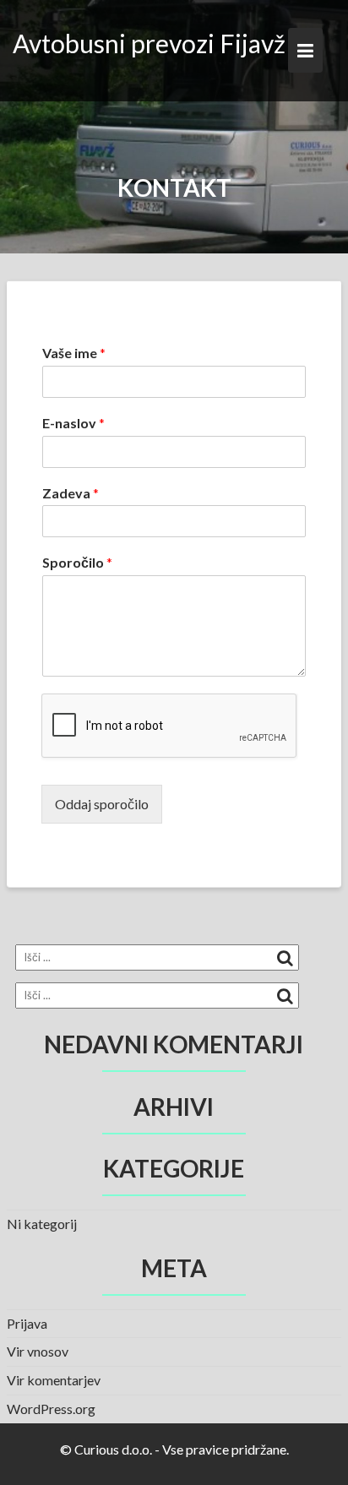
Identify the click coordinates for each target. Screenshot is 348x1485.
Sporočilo (77, 562)
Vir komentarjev (54, 1380)
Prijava (27, 1323)
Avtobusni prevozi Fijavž (149, 43)
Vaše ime (74, 353)
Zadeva (70, 493)
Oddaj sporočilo (102, 804)
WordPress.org (51, 1409)
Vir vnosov (37, 1351)
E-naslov (73, 423)
